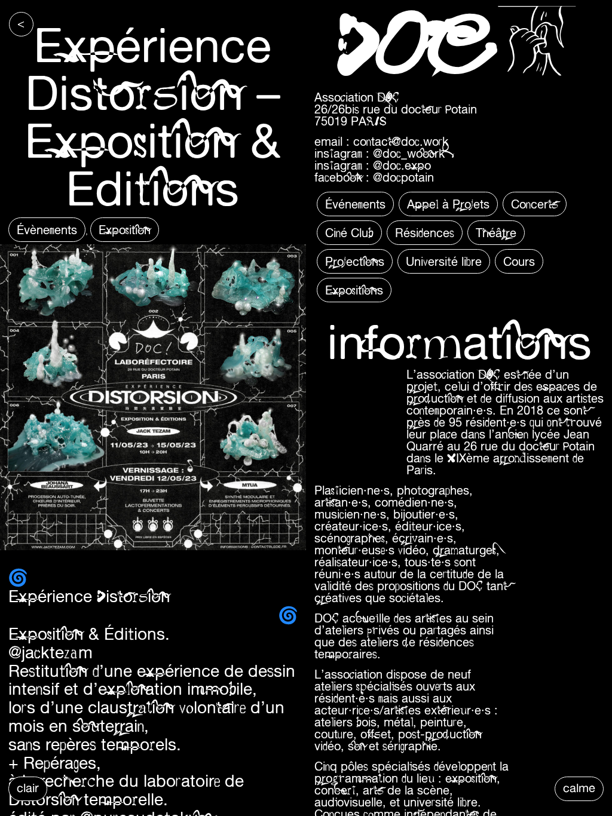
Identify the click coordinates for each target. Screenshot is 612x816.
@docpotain (403, 177)
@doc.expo (402, 165)
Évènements (47, 230)
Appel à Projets (448, 204)
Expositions (354, 290)
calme (579, 787)
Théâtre (496, 233)
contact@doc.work (400, 141)
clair (28, 787)
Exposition (125, 230)
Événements (355, 204)
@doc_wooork (409, 153)
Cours (519, 261)
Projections (354, 261)
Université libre (444, 261)
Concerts (534, 204)
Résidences (424, 233)
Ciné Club (349, 233)
